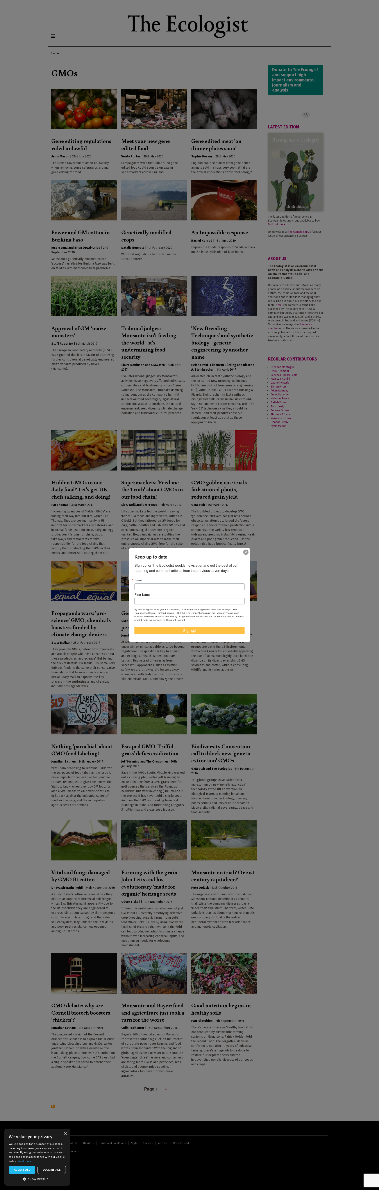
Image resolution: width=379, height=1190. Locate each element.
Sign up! (189, 630)
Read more (25, 1161)
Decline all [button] (52, 1170)
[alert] (37, 1157)
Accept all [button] (22, 1170)
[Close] (245, 552)
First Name (142, 594)
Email (138, 580)
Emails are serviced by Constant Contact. (163, 620)
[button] (37, 1179)
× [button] (65, 1133)
